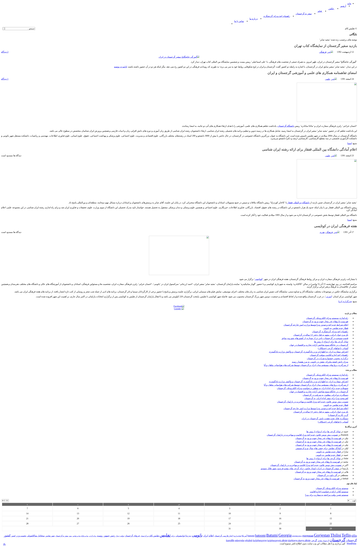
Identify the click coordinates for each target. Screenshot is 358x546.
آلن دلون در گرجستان (327, 475)
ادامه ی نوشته (120, 67)
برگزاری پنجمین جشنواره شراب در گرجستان (327, 358)
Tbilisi (335, 535)
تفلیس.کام (154, 535)
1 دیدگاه (4, 79)
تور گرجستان (145, 536)
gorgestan (307, 535)
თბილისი (239, 540)
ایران (205, 535)
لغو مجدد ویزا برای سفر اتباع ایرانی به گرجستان (326, 398)
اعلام (211, 535)
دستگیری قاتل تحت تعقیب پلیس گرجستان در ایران (325, 418)
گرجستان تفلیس (323, 541)
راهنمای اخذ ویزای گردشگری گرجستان (330, 331)
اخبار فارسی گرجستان (223, 536)
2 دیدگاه (4, 52)
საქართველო (260, 540)
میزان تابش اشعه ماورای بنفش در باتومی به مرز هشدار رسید (320, 362)
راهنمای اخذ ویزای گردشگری (276, 16)
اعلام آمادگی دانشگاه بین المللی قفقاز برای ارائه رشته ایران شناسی (309, 149)
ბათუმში (230, 540)
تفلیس (165, 535)
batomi (251, 535)
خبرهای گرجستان (132, 536)
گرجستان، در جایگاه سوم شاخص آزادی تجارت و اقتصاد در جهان (318, 345)
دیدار (118, 536)
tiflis (354, 535)
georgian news (297, 536)
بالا (4, 544)
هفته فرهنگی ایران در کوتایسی (335, 226)
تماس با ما (239, 21)
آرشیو (343, 6)
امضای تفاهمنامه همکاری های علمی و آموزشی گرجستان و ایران (312, 73)
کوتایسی (258, 279)
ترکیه (173, 536)
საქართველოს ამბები (277, 541)
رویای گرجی (92, 536)
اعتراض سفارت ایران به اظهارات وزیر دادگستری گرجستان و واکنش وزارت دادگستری (308, 352)
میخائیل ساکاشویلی (36, 536)
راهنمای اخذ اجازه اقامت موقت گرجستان (329, 355)
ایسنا (349, 143)
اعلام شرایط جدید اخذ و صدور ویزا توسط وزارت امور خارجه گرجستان (315, 325)
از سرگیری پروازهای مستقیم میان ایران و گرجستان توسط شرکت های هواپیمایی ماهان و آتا (306, 365)
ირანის (248, 540)
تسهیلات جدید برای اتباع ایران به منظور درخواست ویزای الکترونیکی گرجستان (312, 388)
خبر (329, 52)
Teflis (346, 535)
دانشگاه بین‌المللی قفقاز (298, 202)
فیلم (319, 11)
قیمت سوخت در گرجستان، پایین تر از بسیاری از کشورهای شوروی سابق (315, 338)
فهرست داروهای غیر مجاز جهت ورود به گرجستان (325, 321)
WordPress (351, 543)
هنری (322, 232)
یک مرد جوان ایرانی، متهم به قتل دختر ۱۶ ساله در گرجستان (320, 335)
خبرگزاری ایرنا (345, 301)
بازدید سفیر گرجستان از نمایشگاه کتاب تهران (325, 46)
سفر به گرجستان (304, 13)
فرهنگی (322, 52)
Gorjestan (322, 535)
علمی (327, 79)
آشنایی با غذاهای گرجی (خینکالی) (333, 348)
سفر (70, 536)
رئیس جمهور (109, 536)
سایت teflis (84, 536)
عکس (331, 8)
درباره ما (253, 19)
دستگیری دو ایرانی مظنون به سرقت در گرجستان (325, 395)
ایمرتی (329, 296)
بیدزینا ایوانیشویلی (183, 536)
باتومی (197, 535)
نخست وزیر (21, 536)
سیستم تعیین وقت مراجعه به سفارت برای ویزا (326, 495)
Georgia (285, 535)
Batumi (272, 535)
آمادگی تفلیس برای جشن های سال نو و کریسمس (318, 448)
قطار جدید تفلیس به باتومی (335, 328)
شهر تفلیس (50, 536)
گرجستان (337, 540)
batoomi (260, 535)
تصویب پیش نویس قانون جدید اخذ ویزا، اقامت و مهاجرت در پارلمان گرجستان (312, 402)
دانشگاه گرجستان (286, 126)
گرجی (314, 540)
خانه (349, 3)
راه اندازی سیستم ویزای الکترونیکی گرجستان (327, 318)
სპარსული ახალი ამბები (299, 540)
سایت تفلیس (76, 536)
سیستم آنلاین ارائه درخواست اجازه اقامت (329, 491)
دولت (122, 536)
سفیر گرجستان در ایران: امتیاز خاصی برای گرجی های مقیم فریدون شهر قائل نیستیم (300, 468)
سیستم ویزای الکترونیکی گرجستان (332, 488)
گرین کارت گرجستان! (338, 415)
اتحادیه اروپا (237, 536)
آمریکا (244, 536)
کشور (13, 536)
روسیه (100, 536)
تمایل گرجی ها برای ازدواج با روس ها (331, 341)
